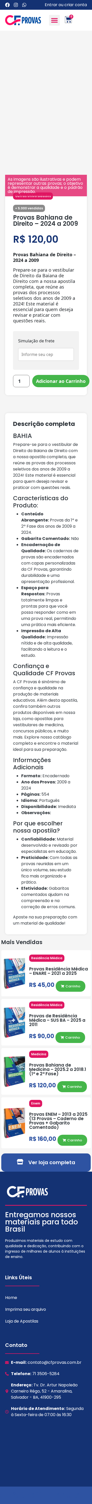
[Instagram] (16, 5)
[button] (54, 20)
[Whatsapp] (24, 5)
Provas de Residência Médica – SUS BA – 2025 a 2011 (57, 1020)
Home (11, 1298)
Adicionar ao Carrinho (61, 381)
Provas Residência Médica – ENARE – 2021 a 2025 (58, 971)
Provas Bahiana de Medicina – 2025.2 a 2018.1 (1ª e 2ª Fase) (57, 1069)
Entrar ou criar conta (66, 5)
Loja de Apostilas (21, 1321)
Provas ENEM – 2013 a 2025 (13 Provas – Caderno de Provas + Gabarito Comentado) (58, 1120)
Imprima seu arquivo (25, 1309)
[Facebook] (7, 5)
